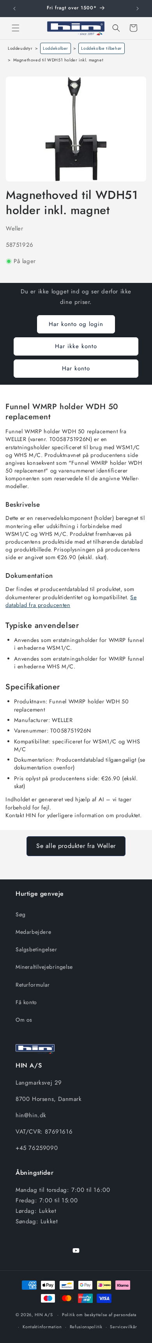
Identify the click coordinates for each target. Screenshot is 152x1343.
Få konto (26, 1002)
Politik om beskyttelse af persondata (99, 1315)
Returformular (33, 985)
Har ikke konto (76, 346)
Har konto (76, 368)
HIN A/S (44, 1315)
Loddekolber (55, 48)
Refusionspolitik (86, 1327)
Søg (21, 914)
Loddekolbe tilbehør (101, 48)
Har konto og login (76, 324)
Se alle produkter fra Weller (76, 845)
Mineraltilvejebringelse (44, 967)
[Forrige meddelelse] (14, 8)
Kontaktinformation (42, 1327)
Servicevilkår (123, 1327)
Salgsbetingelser (36, 949)
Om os (24, 1020)
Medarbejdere (33, 932)
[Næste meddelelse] (137, 8)
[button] (15, 28)
